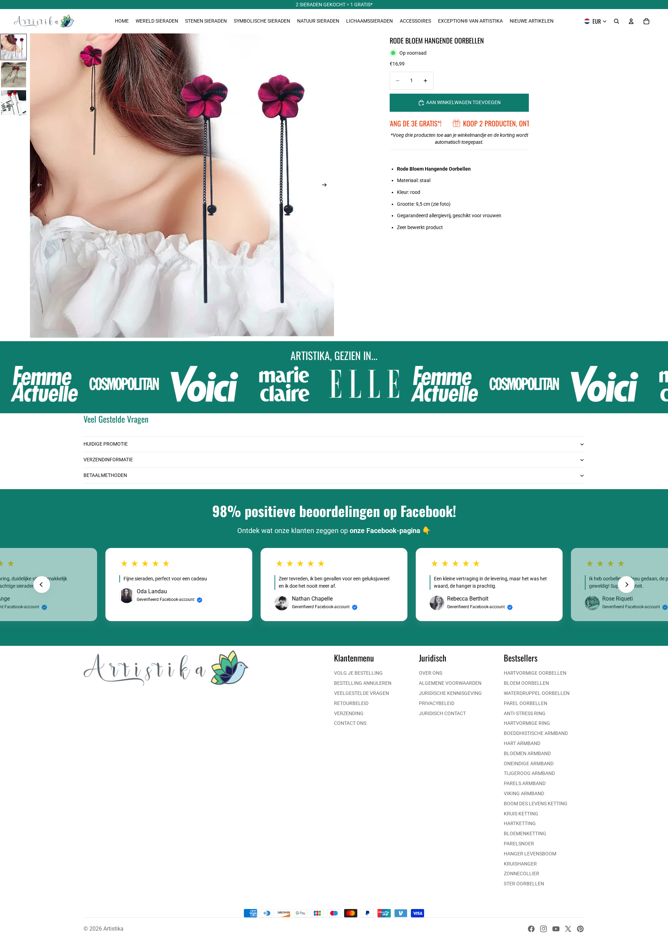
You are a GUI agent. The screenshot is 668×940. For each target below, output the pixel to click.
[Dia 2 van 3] (13, 74)
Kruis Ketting (521, 813)
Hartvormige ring (527, 723)
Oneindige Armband (529, 763)
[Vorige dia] (37, 185)
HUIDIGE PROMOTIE (106, 444)
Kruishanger (520, 864)
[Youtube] (556, 929)
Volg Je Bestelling (358, 673)
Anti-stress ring (525, 713)
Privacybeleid (436, 703)
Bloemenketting (525, 833)
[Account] (631, 21)
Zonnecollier (521, 873)
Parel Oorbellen (525, 703)
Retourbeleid (351, 703)
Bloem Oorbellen (526, 683)
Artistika (113, 928)
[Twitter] (568, 929)
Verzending (349, 713)
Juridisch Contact (442, 713)
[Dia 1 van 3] (13, 47)
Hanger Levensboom (530, 853)
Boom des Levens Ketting (535, 803)
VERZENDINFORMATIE (108, 459)
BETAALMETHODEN (105, 475)
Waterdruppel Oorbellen (537, 693)
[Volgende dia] (326, 185)
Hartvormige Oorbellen (535, 673)
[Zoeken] (616, 21)
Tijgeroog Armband (529, 773)
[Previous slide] (41, 584)
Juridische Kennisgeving (450, 693)
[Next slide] (626, 584)
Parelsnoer (519, 843)
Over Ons (430, 673)
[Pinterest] (580, 929)
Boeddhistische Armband (536, 733)
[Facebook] (531, 929)
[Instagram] (543, 929)
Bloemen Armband (527, 753)
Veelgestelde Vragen (361, 693)
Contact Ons (350, 723)
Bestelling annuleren (362, 683)
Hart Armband (522, 743)
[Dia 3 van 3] (13, 102)
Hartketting (520, 823)
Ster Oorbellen (524, 883)
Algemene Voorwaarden (450, 683)
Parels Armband (525, 783)
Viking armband (524, 793)
